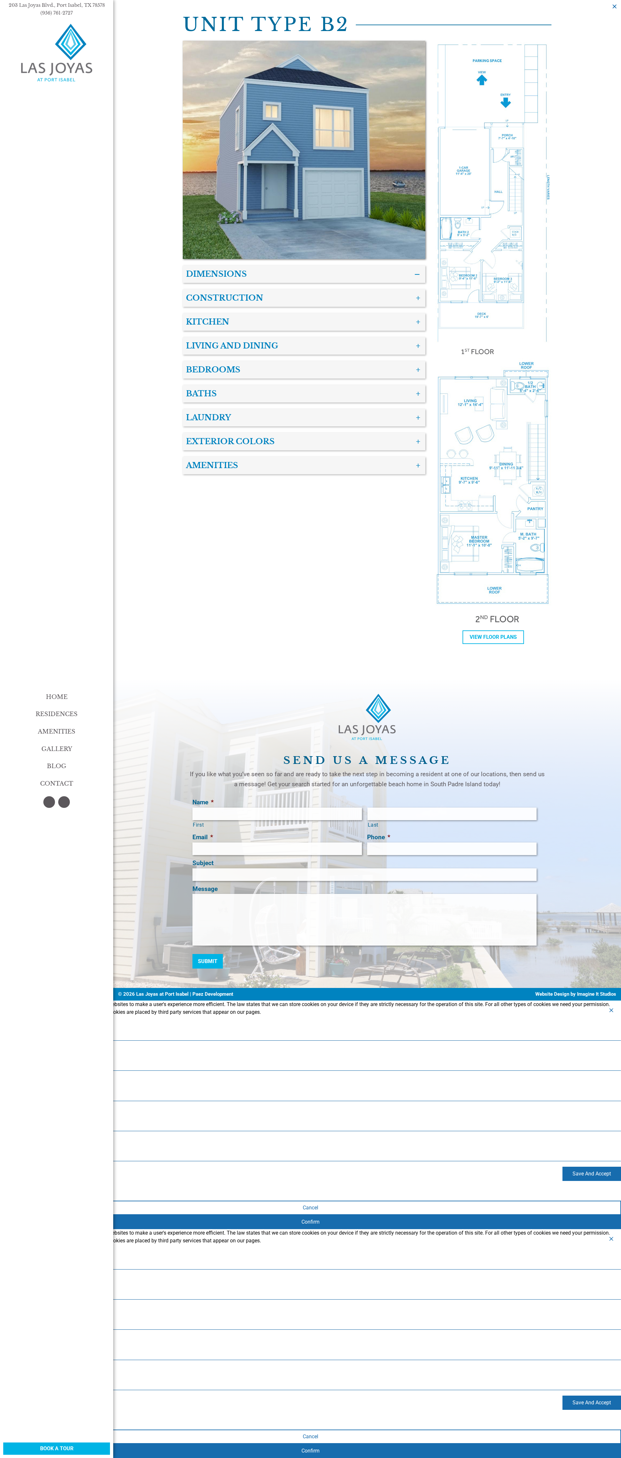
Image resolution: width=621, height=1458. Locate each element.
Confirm (310, 1222)
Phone (378, 837)
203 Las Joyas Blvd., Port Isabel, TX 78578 (57, 5)
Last (373, 825)
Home (57, 697)
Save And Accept (591, 1174)
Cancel (310, 1208)
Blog (56, 766)
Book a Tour (56, 1448)
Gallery (56, 749)
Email (202, 837)
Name (203, 802)
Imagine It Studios (596, 994)
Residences (57, 714)
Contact (56, 783)
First (198, 825)
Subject (202, 863)
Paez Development (212, 994)
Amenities (56, 731)
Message (205, 889)
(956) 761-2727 (56, 13)
